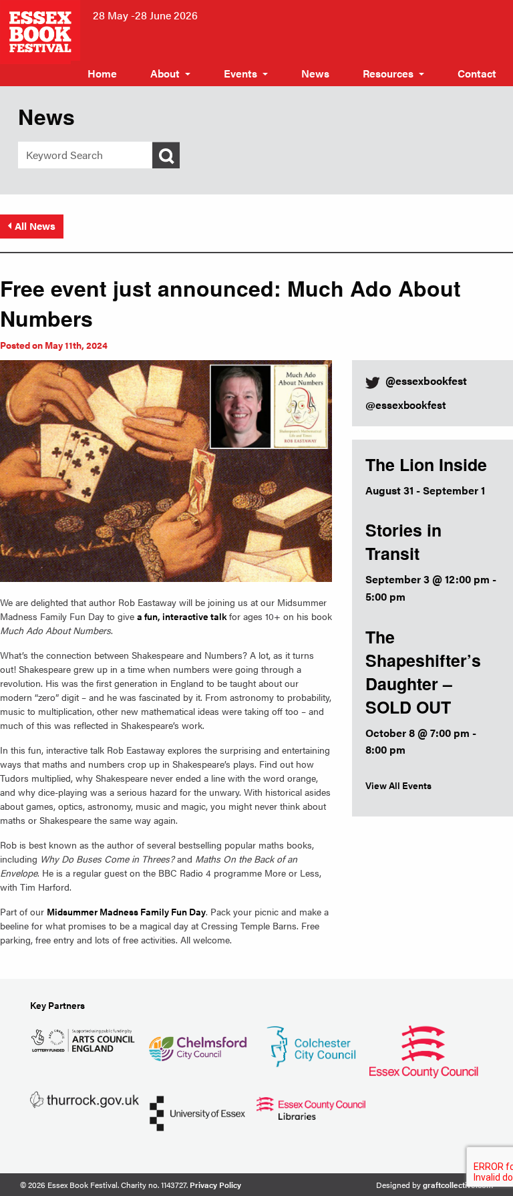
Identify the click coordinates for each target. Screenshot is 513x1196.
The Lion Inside (426, 464)
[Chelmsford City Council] (197, 1043)
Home (102, 73)
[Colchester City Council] (310, 1045)
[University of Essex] (197, 1112)
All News (35, 225)
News (315, 73)
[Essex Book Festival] (41, 30)
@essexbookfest (405, 404)
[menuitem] (102, 73)
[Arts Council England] (84, 1038)
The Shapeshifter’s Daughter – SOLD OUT (423, 672)
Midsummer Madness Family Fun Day (126, 911)
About (165, 73)
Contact (477, 73)
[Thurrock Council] (84, 1098)
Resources (388, 73)
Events (240, 73)
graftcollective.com (458, 1185)
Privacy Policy (215, 1185)
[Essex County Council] (423, 1050)
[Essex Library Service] (310, 1106)
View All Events (398, 785)
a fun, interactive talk (183, 616)
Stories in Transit (403, 541)
